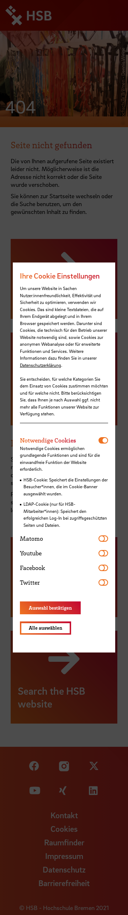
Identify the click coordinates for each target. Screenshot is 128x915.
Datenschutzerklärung (40, 365)
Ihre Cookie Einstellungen (60, 275)
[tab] (59, 440)
